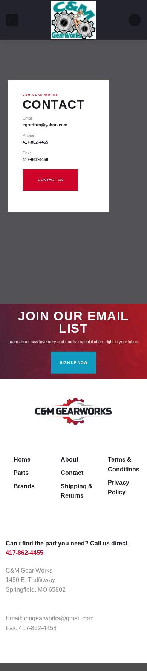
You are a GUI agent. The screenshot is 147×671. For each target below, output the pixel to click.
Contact (72, 473)
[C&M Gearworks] (73, 20)
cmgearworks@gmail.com (58, 618)
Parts (21, 473)
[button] (12, 20)
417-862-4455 (35, 142)
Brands (24, 486)
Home (22, 459)
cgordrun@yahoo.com (45, 125)
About (69, 459)
